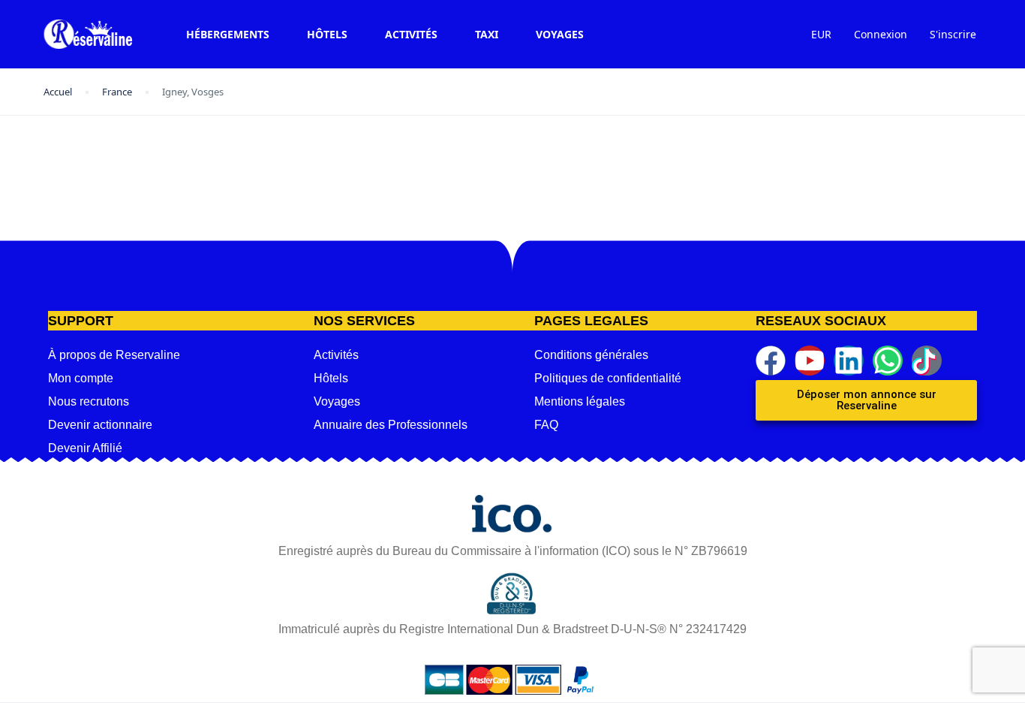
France (117, 91)
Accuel (58, 91)
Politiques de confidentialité (607, 378)
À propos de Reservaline (114, 354)
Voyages (560, 34)
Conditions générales (591, 354)
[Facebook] (771, 360)
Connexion (880, 34)
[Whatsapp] (888, 360)
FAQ (546, 424)
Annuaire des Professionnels (390, 424)
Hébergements (227, 34)
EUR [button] (821, 34)
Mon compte (80, 378)
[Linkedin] (849, 360)
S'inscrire (953, 34)
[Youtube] (810, 360)
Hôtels (327, 34)
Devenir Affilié (85, 448)
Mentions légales (579, 401)
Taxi (486, 34)
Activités (411, 34)
